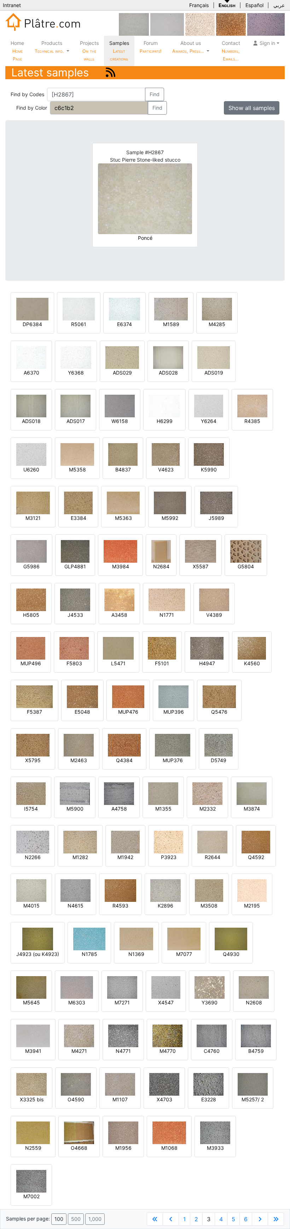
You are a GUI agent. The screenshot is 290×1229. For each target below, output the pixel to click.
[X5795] (33, 745)
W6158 (119, 421)
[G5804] (245, 551)
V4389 (214, 615)
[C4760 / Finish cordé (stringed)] (212, 1035)
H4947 (207, 663)
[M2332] (207, 793)
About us (188, 47)
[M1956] (123, 1132)
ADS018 (31, 421)
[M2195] (252, 890)
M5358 (77, 469)
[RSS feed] (110, 72)
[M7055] (134, 24)
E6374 (124, 324)
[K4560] (252, 648)
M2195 (252, 906)
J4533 (75, 615)
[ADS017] (75, 405)
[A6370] (31, 357)
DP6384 (32, 324)
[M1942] (125, 842)
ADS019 (213, 373)
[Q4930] (231, 938)
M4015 (31, 906)
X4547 (166, 1002)
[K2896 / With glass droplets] (165, 890)
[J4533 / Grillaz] (75, 599)
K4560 (252, 663)
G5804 (246, 566)
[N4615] (75, 890)
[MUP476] (128, 696)
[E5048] (82, 696)
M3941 (33, 1051)
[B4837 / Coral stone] (123, 454)
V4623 (166, 469)
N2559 (33, 1148)
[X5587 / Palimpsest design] (200, 551)
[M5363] (123, 502)
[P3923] (168, 842)
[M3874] (252, 793)
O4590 (76, 1099)
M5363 (123, 518)
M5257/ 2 (253, 1099)
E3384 (78, 518)
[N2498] (167, 24)
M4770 (168, 1051)
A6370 (31, 373)
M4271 (79, 1051)
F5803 (74, 663)
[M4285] (217, 309)
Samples (119, 51)
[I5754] (31, 793)
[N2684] (161, 551)
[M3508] (209, 890)
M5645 (31, 1002)
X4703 (164, 1099)
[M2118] (200, 24)
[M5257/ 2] (253, 1084)
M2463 (78, 760)
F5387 (34, 712)
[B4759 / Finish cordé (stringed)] (256, 1035)
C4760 (212, 1051)
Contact (231, 51)
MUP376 (173, 760)
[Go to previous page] (171, 1219)
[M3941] (33, 1035)
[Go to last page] (276, 1219)
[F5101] (162, 648)
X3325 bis (32, 1099)
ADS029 (122, 373)
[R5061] (79, 309)
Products (49, 47)
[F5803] (74, 648)
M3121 (33, 518)
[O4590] (76, 1084)
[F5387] (34, 696)
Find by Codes (27, 94)
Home (17, 51)
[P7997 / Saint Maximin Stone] (266, 24)
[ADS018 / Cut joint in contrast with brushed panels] (31, 405)
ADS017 (75, 421)
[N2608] (254, 987)
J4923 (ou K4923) (37, 954)
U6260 (31, 469)
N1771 (167, 615)
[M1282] (80, 842)
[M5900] (75, 793)
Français (199, 5)
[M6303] (76, 987)
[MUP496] (30, 648)
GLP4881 (75, 566)
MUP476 (128, 712)
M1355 (163, 809)
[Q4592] (256, 842)
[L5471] (118, 648)
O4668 (79, 1148)
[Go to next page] (260, 1219)
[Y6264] (208, 405)
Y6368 (76, 373)
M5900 (74, 809)
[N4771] (123, 1035)
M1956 (123, 1148)
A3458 (119, 615)
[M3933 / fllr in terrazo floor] (215, 1132)
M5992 (170, 518)
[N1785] (89, 938)
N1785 (89, 954)
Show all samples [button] (251, 107)
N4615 (75, 906)
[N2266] (32, 842)
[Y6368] (75, 357)
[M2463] (79, 745)
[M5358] (77, 454)
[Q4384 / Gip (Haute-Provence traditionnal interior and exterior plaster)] (124, 745)
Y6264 (208, 421)
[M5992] (170, 502)
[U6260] (31, 454)
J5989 (216, 518)
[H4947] (207, 648)
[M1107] (120, 1084)
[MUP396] (173, 696)
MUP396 (173, 712)
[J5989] (216, 502)
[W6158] (120, 405)
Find (155, 94)
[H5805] (31, 599)
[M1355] (163, 793)
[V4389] (214, 599)
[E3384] (78, 502)
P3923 (168, 857)
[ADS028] (168, 357)
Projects (89, 51)
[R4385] (252, 405)
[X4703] (164, 1084)
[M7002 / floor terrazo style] (31, 1181)
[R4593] (120, 890)
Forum (151, 47)
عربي (279, 5)
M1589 (171, 324)
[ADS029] (122, 357)
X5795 (33, 760)
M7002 (31, 1196)
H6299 (165, 421)
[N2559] (33, 1132)
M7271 (122, 1002)
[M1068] (169, 1132)
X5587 (200, 566)
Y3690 (210, 1002)
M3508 (209, 906)
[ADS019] (213, 357)
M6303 (76, 1002)
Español (254, 5)
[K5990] (209, 454)
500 (76, 1219)
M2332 (207, 809)
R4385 (252, 421)
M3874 (252, 809)
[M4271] (79, 1035)
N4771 (123, 1051)
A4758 (119, 809)
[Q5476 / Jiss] (219, 696)
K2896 (165, 906)
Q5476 (219, 712)
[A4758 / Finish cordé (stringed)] (119, 793)
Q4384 (124, 760)
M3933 (215, 1148)
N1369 (136, 954)
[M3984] (120, 551)
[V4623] (166, 454)
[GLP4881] (75, 551)
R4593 (120, 906)
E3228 (208, 1099)
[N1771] (167, 599)
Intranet (12, 5)
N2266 (33, 857)
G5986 (31, 566)
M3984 (120, 566)
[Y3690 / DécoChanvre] (210, 987)
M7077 (184, 954)
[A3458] (119, 599)
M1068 (169, 1148)
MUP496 (31, 663)
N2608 (254, 1002)
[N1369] (136, 938)
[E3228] (208, 1084)
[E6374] (124, 309)
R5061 (78, 324)
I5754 (31, 809)
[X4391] (231, 24)
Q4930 (231, 954)
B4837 (123, 469)
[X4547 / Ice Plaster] (165, 987)
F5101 (162, 663)
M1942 (125, 857)
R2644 (212, 857)
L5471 (118, 663)
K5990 (209, 469)
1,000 (95, 1219)
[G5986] (31, 551)
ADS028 (168, 373)
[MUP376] (172, 745)
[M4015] (31, 890)
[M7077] (184, 938)
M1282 (80, 857)
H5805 (31, 615)
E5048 (82, 712)
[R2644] (212, 842)
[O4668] (79, 1132)
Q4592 (256, 857)
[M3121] (33, 502)
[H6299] (164, 405)
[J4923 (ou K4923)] (37, 938)
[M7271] (122, 987)
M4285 (217, 324)
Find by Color (31, 108)
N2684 (161, 566)
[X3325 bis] (31, 1084)
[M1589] (171, 309)
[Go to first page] (155, 1219)
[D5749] (218, 745)
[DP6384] (32, 309)
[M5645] (31, 987)
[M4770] (167, 1035)
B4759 (256, 1051)
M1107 (120, 1099)
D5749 (218, 760)
